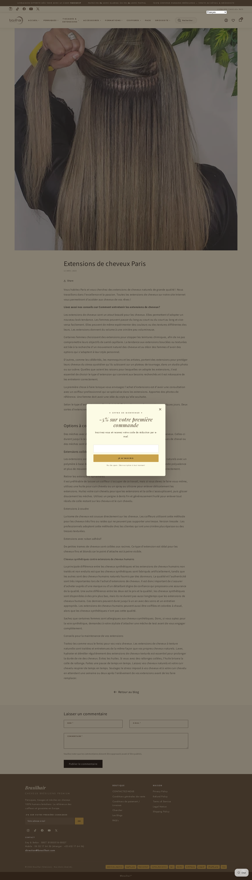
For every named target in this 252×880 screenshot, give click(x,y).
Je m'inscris (126, 458)
